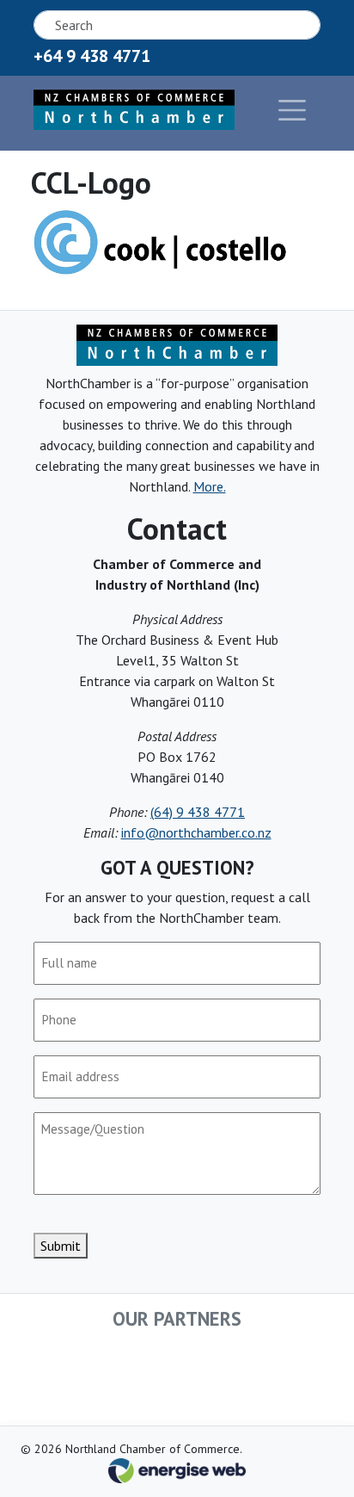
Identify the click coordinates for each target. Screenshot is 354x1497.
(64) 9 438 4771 (197, 811)
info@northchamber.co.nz (196, 832)
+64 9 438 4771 (92, 56)
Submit (60, 1245)
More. (209, 486)
